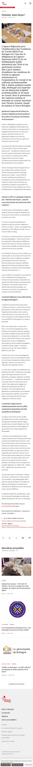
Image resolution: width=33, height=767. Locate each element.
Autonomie (5, 624)
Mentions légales (7, 732)
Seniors (12, 624)
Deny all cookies (17, 764)
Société (4, 11)
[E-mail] (23, 538)
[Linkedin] (9, 538)
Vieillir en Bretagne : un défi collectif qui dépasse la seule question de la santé (16, 670)
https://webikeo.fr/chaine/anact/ (12, 521)
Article (3, 593)
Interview (4, 17)
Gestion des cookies (8, 741)
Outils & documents (9, 720)
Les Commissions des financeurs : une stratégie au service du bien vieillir (16, 629)
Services (5, 716)
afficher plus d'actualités (16, 684)
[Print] (29, 538)
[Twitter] (16, 538)
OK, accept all (6, 764)
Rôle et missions (8, 709)
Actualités (6, 713)
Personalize (28, 764)
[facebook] (3, 538)
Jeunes (4, 580)
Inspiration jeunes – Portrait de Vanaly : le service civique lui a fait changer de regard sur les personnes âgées (16, 587)
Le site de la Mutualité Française (12, 728)
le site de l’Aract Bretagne (10, 506)
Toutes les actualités (8, 551)
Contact (4, 725)
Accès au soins (6, 664)
